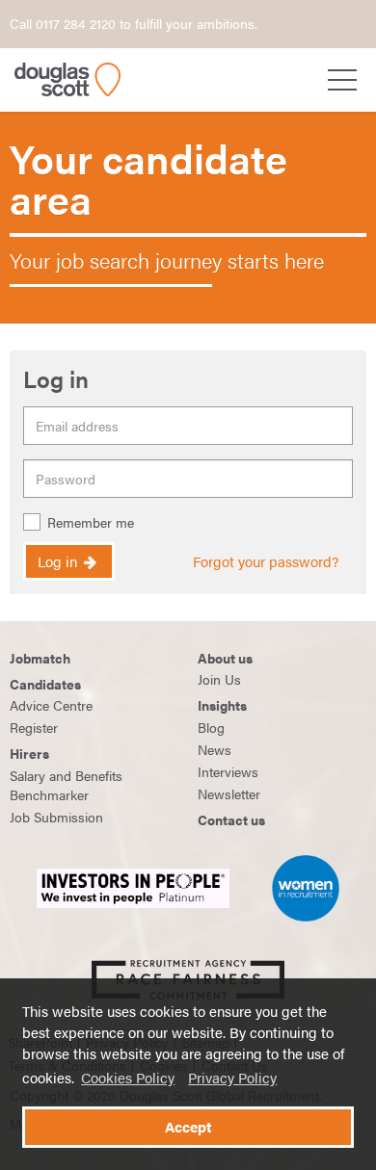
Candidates (45, 683)
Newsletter (229, 793)
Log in (59, 561)
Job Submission (56, 816)
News (214, 749)
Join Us (219, 679)
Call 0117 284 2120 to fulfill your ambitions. (133, 23)
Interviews (228, 771)
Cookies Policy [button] (128, 1077)
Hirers (29, 753)
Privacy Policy (232, 1077)
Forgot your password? (265, 561)
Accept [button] (188, 1126)
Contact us (231, 819)
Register (34, 727)
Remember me (90, 522)
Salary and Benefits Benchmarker (66, 785)
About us (225, 657)
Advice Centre (51, 705)
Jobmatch (40, 657)
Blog (211, 727)
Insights (222, 705)
